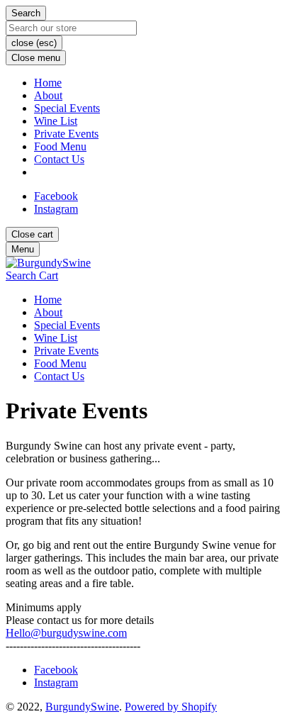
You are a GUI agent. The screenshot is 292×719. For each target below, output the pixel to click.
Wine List (55, 121)
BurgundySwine (82, 707)
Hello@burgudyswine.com (66, 633)
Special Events (67, 108)
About (48, 95)
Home (48, 83)
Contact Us (59, 159)
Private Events (66, 134)
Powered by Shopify (171, 707)
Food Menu (60, 146)
